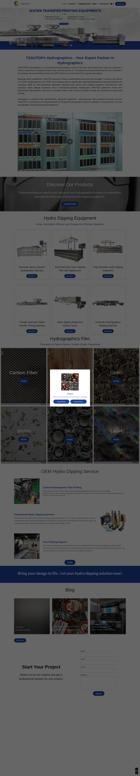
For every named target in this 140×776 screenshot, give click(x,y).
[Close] (92, 370)
